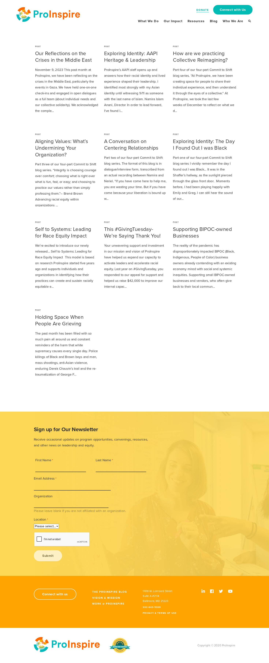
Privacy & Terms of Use (159, 613)
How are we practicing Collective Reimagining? (200, 56)
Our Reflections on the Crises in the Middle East (63, 56)
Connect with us (55, 594)
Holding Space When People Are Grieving (59, 320)
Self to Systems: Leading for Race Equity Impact (63, 232)
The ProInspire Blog (109, 591)
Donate (202, 10)
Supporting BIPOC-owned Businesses (202, 232)
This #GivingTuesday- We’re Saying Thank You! (132, 232)
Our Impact (173, 21)
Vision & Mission (106, 597)
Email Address (44, 478)
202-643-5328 (152, 607)
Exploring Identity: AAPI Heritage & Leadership (131, 56)
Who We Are (233, 21)
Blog (214, 21)
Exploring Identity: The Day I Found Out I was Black (204, 144)
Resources (196, 21)
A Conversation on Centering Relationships (131, 144)
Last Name (103, 460)
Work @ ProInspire (108, 603)
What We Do (148, 21)
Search (250, 21)
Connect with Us (233, 10)
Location (40, 519)
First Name (43, 460)
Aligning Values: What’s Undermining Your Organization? (61, 148)
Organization (43, 496)
